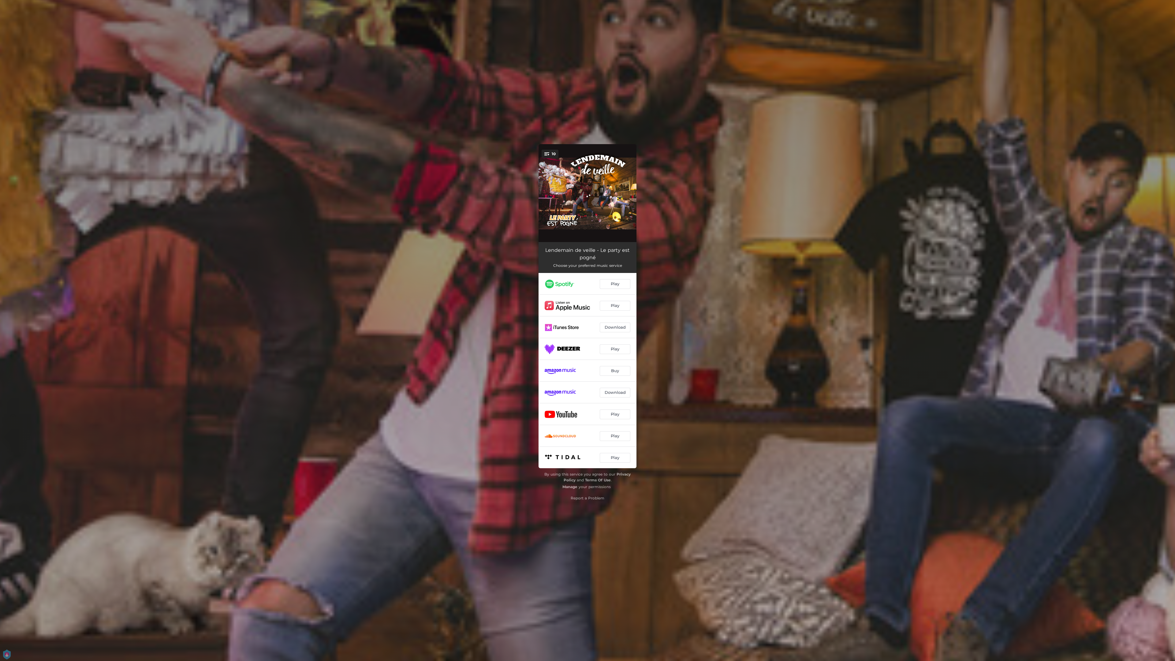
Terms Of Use (598, 480)
